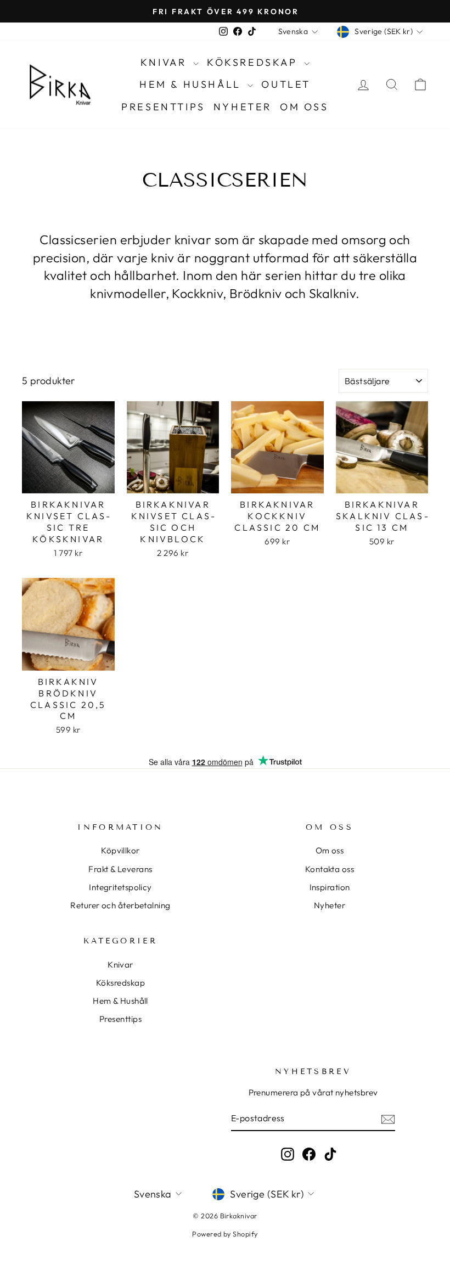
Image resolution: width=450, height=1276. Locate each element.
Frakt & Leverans (120, 869)
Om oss (304, 106)
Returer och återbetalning (120, 905)
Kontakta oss (329, 869)
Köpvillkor (120, 850)
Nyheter (242, 106)
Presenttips (163, 106)
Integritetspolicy (120, 887)
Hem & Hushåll (192, 84)
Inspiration (330, 887)
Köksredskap (254, 62)
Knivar (165, 62)
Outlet (286, 84)
